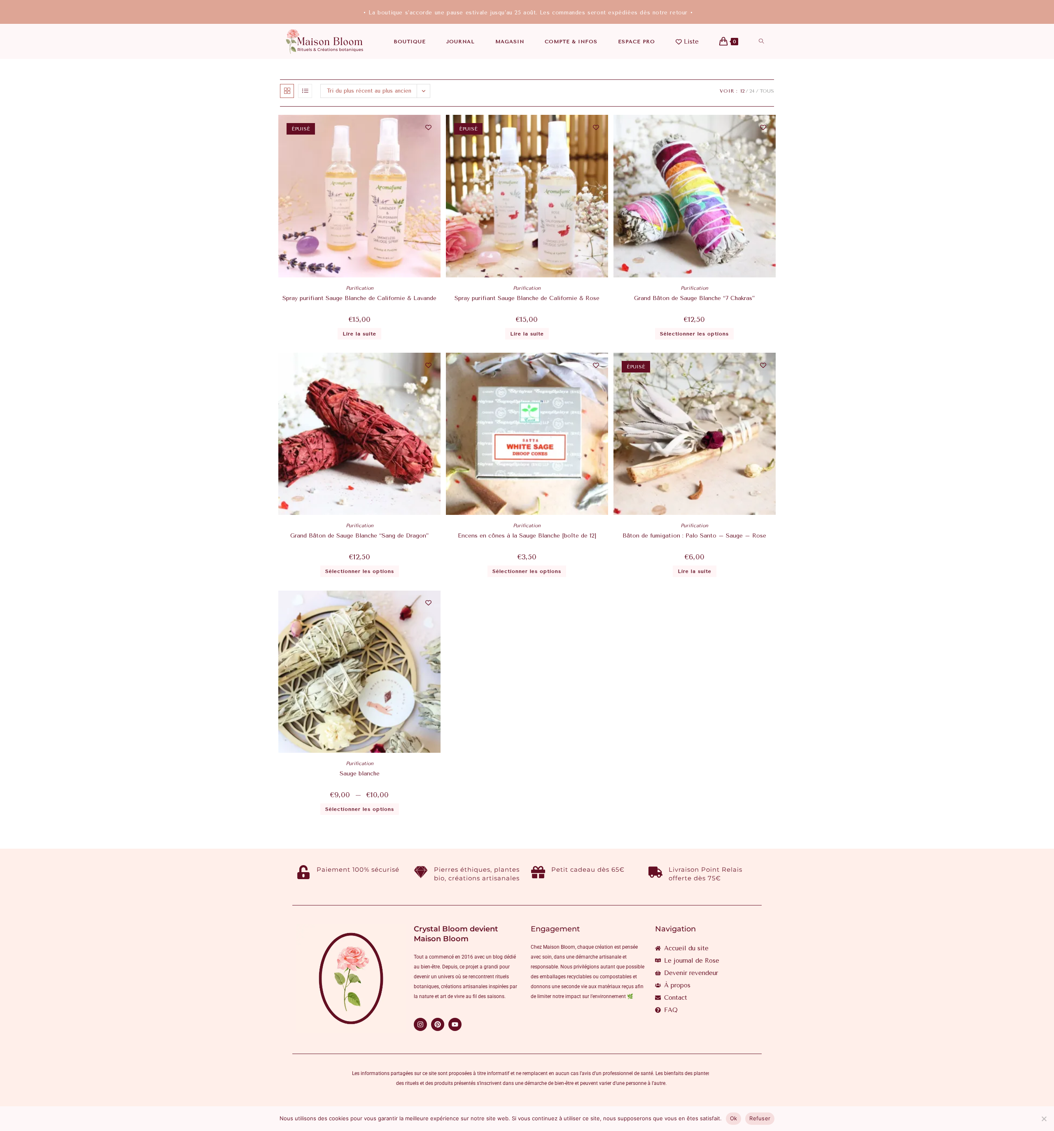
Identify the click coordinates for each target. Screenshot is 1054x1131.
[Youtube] (455, 1024)
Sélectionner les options (694, 334)
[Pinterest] (437, 1024)
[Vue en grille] (287, 91)
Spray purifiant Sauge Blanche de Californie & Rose (527, 298)
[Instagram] (420, 1024)
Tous (767, 91)
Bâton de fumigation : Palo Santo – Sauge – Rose (694, 535)
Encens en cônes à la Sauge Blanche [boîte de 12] (527, 535)
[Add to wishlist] (428, 127)
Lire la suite (359, 334)
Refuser (759, 1118)
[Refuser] (1044, 1119)
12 (742, 91)
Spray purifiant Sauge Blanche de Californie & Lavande (359, 298)
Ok (733, 1118)
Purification (359, 288)
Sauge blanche (360, 773)
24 (752, 91)
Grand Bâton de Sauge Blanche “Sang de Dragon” (359, 535)
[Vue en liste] (305, 91)
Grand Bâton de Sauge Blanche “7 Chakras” (694, 298)
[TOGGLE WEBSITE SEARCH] (761, 41)
